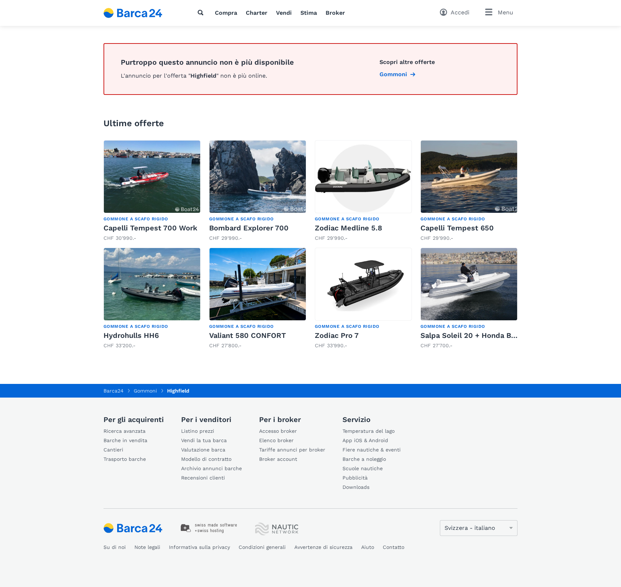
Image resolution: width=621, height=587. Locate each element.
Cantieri (113, 450)
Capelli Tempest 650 (457, 228)
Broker (335, 12)
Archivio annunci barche (211, 468)
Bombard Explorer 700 (249, 228)
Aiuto (367, 547)
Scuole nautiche (362, 468)
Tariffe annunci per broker (292, 450)
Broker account (278, 459)
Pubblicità (355, 478)
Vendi (284, 12)
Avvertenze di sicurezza (323, 547)
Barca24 (114, 391)
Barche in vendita (125, 440)
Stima (308, 12)
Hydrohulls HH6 (131, 335)
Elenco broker (276, 440)
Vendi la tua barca (204, 440)
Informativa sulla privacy (199, 547)
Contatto (393, 547)
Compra (226, 12)
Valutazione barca (203, 450)
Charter (256, 12)
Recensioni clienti (203, 478)
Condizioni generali (262, 547)
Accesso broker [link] (278, 431)
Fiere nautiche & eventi (371, 450)
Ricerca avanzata (125, 431)
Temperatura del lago (368, 431)
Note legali (147, 547)
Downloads (355, 487)
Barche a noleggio (364, 459)
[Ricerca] (202, 12)
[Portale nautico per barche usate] (139, 13)
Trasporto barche (125, 459)
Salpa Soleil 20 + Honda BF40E (474, 335)
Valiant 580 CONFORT (247, 335)
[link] (152, 191)
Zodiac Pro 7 (337, 335)
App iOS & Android (365, 440)
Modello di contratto (206, 459)
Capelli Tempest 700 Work (150, 228)
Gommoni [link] (393, 74)
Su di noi (115, 547)
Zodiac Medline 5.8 (348, 228)
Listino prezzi (197, 431)
